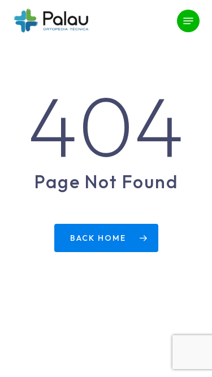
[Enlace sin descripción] (51, 21)
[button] (188, 21)
